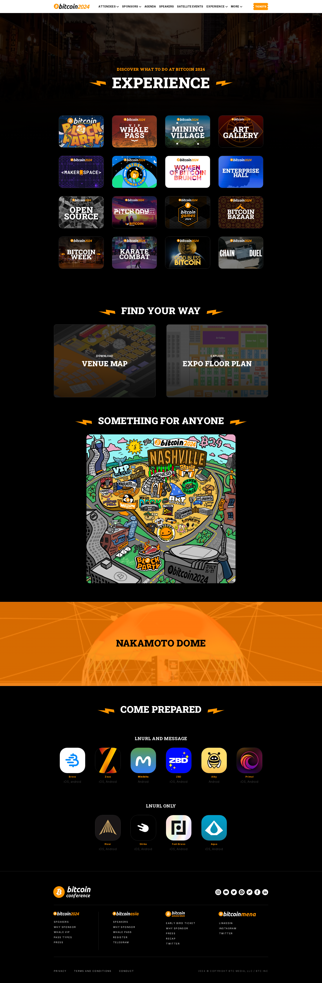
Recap (171, 938)
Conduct (126, 971)
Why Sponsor (177, 928)
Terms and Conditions (93, 971)
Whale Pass (122, 932)
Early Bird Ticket (180, 923)
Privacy (60, 971)
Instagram (228, 928)
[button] (108, 6)
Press (171, 933)
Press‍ (58, 942)
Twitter (173, 943)
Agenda (150, 6)
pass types (63, 937)
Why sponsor (65, 927)
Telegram (121, 942)
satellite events (190, 6)
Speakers (166, 6)
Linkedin (226, 923)
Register (120, 937)
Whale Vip (62, 932)
